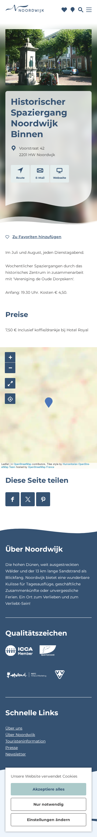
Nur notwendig (48, 804)
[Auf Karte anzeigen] (10, 398)
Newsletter (15, 754)
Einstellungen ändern (48, 819)
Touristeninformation (25, 741)
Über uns (13, 728)
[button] (48, 403)
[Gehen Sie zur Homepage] (24, 10)
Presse (11, 747)
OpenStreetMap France (41, 467)
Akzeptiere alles (48, 789)
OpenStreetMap (22, 464)
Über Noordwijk (20, 734)
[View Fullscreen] (10, 383)
